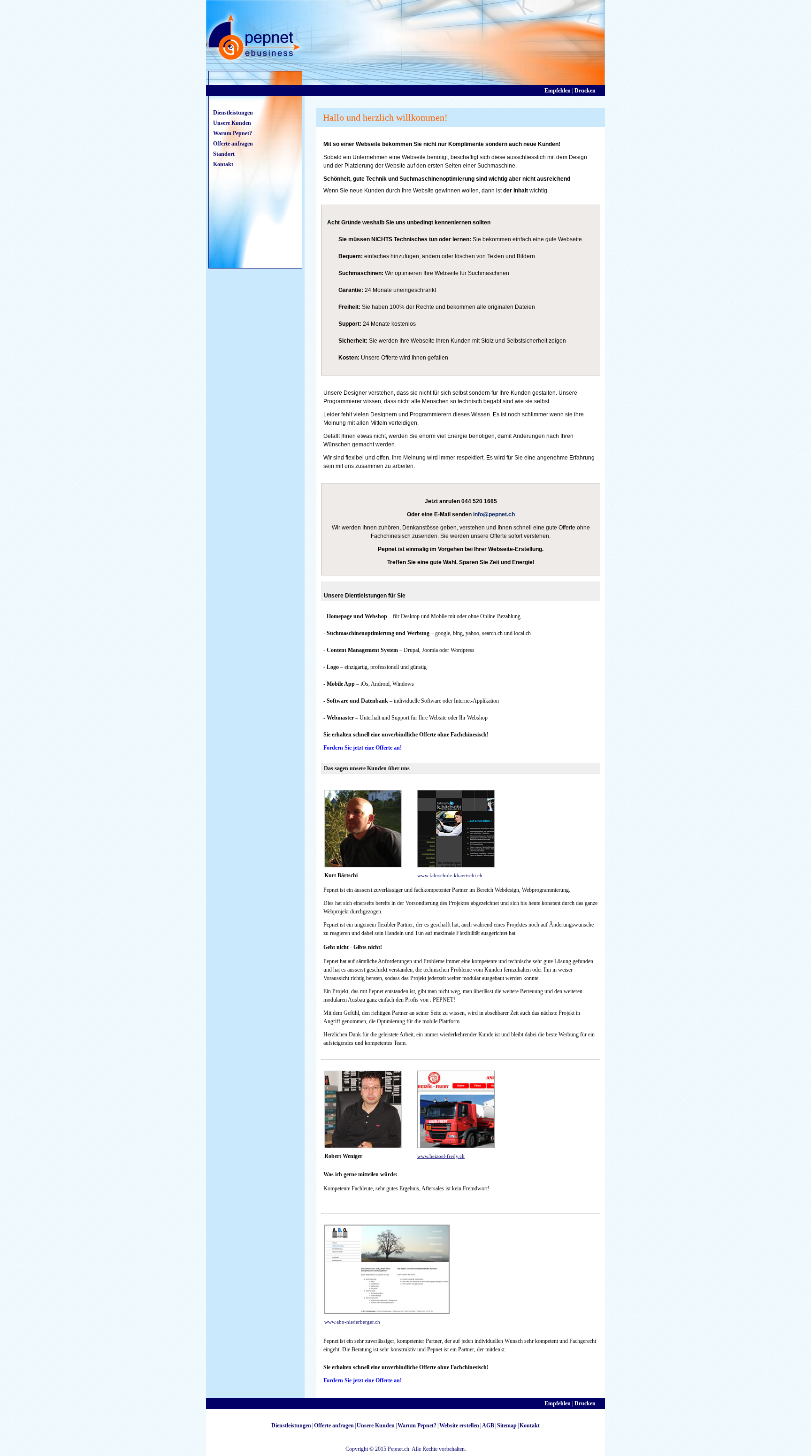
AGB (488, 1425)
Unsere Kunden (232, 123)
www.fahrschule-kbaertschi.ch (449, 875)
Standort (224, 154)
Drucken (585, 90)
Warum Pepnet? (232, 133)
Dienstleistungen (233, 112)
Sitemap (507, 1425)
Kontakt (223, 164)
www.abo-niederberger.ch (352, 1322)
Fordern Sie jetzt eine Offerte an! (362, 747)
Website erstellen (459, 1425)
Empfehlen (557, 90)
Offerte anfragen (233, 143)
